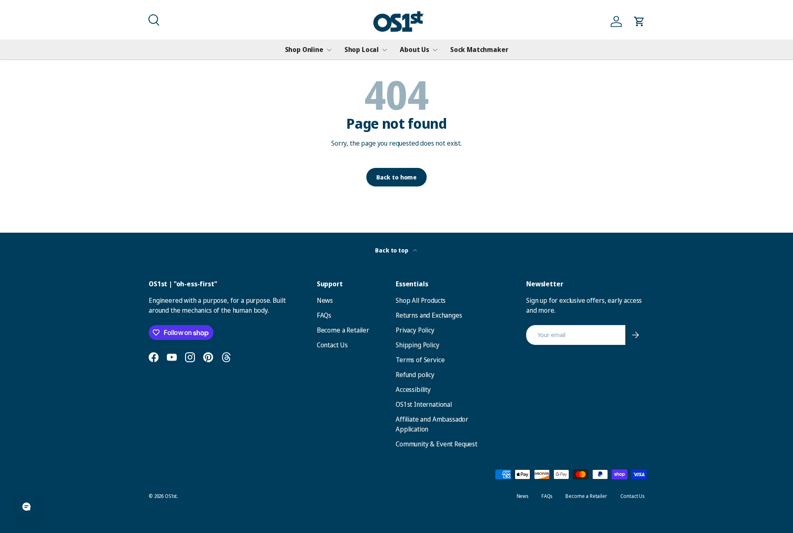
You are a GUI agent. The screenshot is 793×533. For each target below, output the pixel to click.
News (325, 300)
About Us (414, 49)
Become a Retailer (343, 330)
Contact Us (332, 344)
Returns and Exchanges (429, 315)
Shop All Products (421, 300)
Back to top (392, 250)
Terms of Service (420, 359)
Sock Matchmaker (479, 49)
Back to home (396, 177)
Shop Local (361, 49)
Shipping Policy (417, 344)
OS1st (171, 496)
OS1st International (424, 404)
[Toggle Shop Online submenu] (329, 50)
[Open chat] (26, 506)
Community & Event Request (436, 443)
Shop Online (304, 49)
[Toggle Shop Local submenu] (384, 50)
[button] (153, 19)
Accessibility (413, 389)
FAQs (324, 315)
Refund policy (415, 374)
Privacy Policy (415, 330)
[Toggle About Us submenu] (435, 50)
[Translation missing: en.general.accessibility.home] (398, 22)
